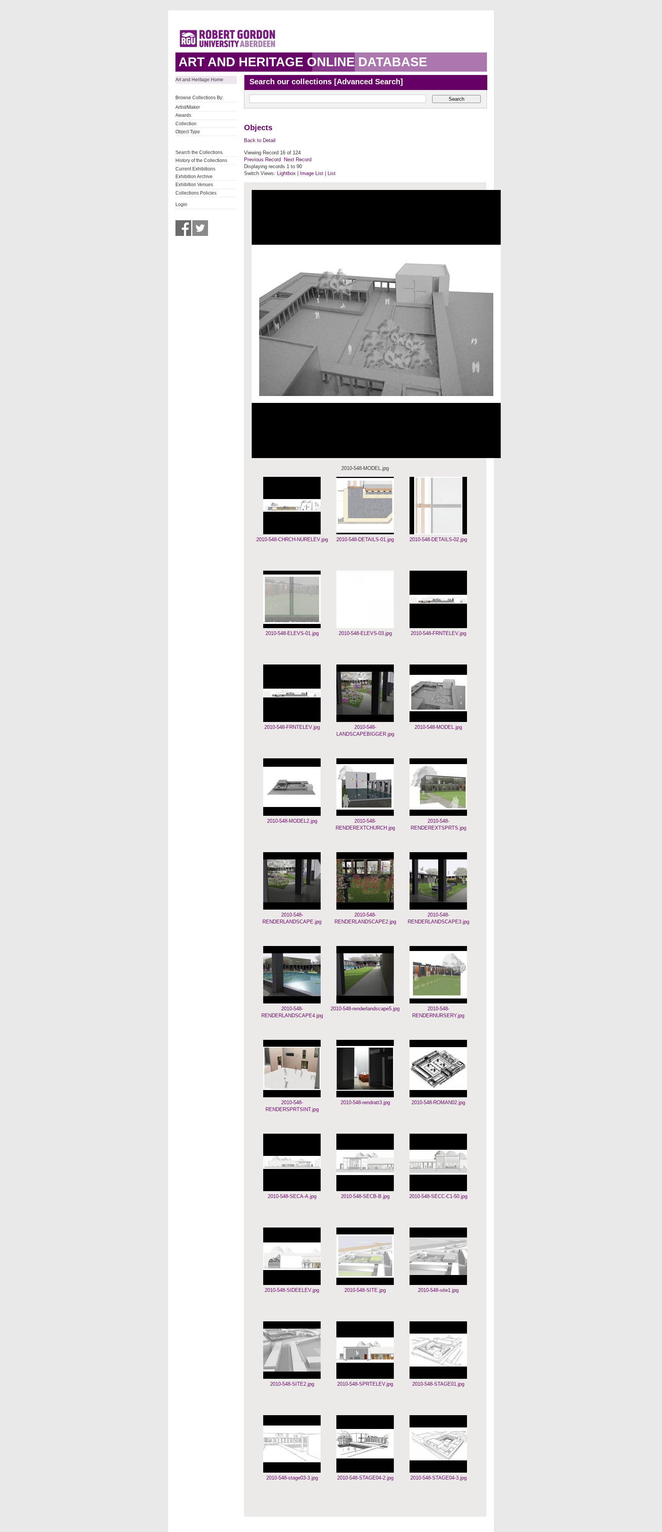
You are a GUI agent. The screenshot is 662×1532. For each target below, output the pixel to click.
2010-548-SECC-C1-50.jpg (438, 1196)
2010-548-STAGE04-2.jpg (365, 1478)
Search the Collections (199, 152)
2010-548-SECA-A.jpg (292, 1196)
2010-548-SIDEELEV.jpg (292, 1290)
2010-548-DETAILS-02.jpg (438, 539)
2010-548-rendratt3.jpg (365, 1102)
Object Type (187, 131)
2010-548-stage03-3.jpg (292, 1478)
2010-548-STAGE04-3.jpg (438, 1478)
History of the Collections (201, 160)
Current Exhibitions (195, 169)
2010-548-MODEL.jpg (438, 727)
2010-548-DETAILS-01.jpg (365, 539)
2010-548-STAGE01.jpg (438, 1384)
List (332, 173)
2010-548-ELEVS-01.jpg (292, 633)
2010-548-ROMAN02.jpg (438, 1102)
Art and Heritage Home (199, 79)
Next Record (297, 159)
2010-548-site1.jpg (438, 1290)
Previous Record (262, 159)
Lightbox (286, 173)
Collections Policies (195, 193)
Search (456, 99)
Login (181, 204)
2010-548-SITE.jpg (365, 1290)
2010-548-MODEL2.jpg (292, 821)
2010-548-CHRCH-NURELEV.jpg (292, 539)
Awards (183, 115)
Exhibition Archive (194, 176)
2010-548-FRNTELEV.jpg (438, 633)
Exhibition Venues (194, 184)
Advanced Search (368, 81)
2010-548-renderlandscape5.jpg (365, 1009)
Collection (186, 123)
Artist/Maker (187, 107)
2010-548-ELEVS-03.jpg (365, 633)
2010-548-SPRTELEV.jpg (365, 1384)
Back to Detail (259, 140)
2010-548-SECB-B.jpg (365, 1196)
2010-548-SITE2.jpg (292, 1384)
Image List (311, 173)
